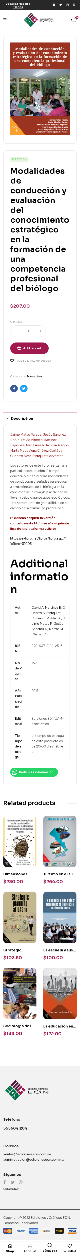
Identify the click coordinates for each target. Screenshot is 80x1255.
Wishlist (70, 1251)
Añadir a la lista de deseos (33, 360)
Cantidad (16, 321)
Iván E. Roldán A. (48, 618)
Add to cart (32, 348)
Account (30, 1251)
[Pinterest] (74, 5)
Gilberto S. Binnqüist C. (48, 613)
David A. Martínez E (46, 608)
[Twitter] (60, 5)
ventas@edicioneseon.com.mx (27, 1154)
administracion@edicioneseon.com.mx (33, 1160)
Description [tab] (22, 418)
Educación (34, 376)
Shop (10, 1251)
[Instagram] (67, 5)
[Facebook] (54, 5)
